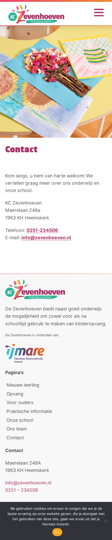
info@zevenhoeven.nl (46, 237)
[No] (105, 521)
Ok (57, 532)
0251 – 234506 (21, 490)
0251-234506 (42, 230)
